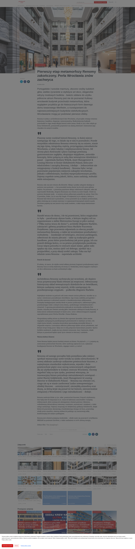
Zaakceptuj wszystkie (7, 545)
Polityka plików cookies (26, 545)
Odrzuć (16, 545)
